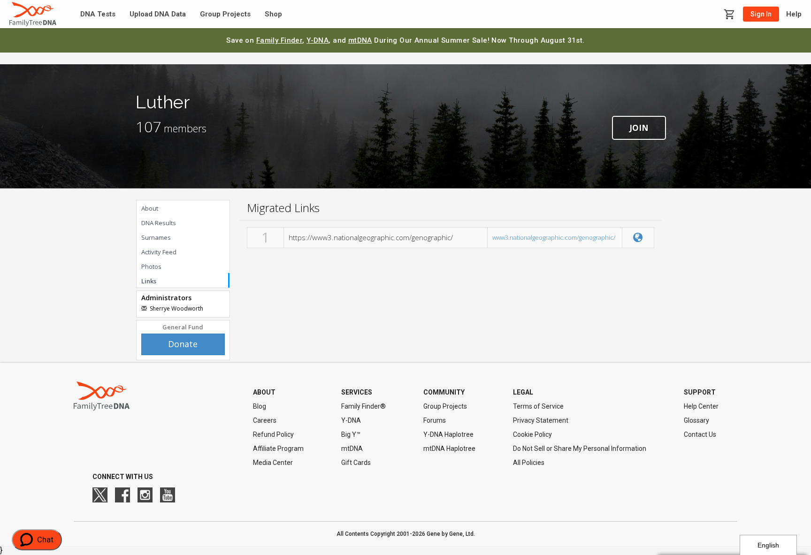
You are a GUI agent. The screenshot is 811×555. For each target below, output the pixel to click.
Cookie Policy (532, 434)
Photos (151, 266)
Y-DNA (317, 40)
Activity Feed (158, 252)
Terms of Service (538, 406)
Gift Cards (356, 462)
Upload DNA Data (158, 14)
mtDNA (360, 40)
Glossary (696, 420)
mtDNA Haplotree (449, 448)
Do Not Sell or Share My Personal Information (579, 448)
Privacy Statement (540, 420)
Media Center (273, 462)
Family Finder (279, 40)
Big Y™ (350, 434)
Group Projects (225, 14)
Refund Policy (273, 434)
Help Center (701, 406)
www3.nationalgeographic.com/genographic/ (553, 237)
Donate (183, 344)
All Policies (528, 462)
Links (148, 281)
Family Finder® (363, 406)
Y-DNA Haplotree (448, 434)
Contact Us (700, 434)
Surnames (156, 237)
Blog (259, 406)
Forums (434, 420)
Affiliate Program (278, 448)
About (149, 208)
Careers (264, 420)
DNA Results (158, 223)
